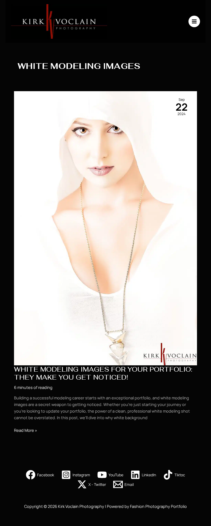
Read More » (25, 430)
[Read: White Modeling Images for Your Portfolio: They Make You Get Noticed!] (105, 227)
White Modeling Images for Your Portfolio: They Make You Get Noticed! (103, 373)
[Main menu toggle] (194, 21)
